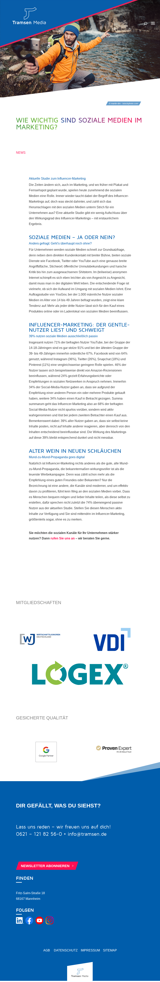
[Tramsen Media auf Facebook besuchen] (29, 923)
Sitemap (110, 950)
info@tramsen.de (87, 834)
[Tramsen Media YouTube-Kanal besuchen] (39, 923)
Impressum (90, 950)
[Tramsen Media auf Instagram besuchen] (49, 923)
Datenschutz (66, 950)
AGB (46, 950)
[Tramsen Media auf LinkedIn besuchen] (20, 923)
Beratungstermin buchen (49, 852)
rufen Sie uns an (63, 538)
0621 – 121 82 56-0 (39, 834)
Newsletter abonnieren (47, 866)
